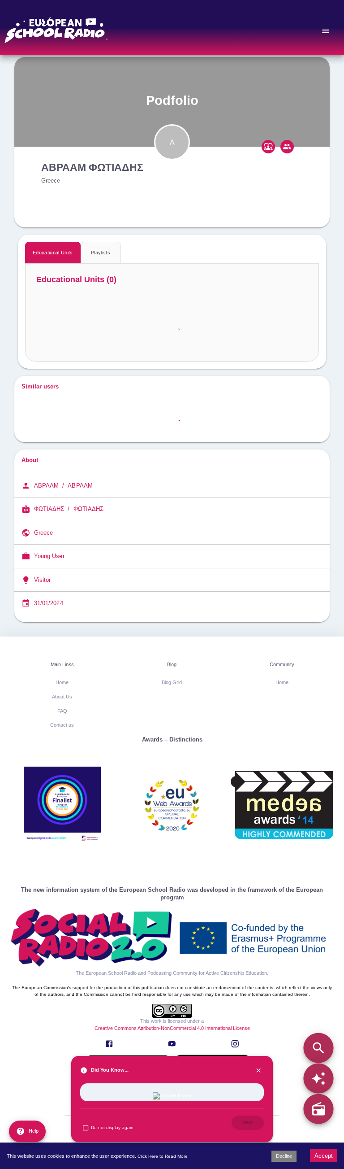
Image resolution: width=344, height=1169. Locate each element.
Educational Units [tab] (53, 252)
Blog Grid (172, 682)
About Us (62, 696)
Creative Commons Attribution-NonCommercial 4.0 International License (172, 1028)
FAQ (62, 711)
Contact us (62, 725)
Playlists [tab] (100, 252)
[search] (318, 1048)
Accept (323, 1155)
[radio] (318, 1109)
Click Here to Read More (163, 1156)
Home (62, 682)
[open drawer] (326, 31)
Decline (284, 1156)
